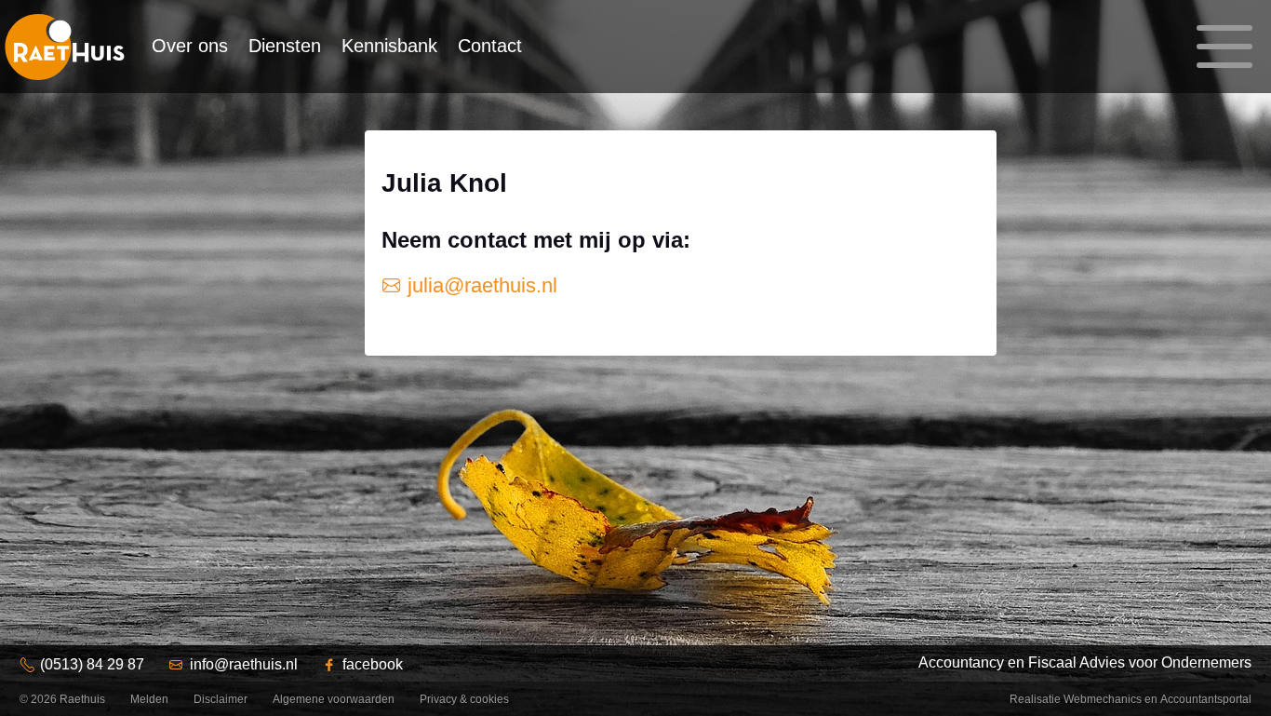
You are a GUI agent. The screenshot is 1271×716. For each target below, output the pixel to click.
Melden (149, 699)
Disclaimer (221, 699)
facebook (372, 664)
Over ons (190, 45)
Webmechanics (1103, 699)
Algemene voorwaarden (334, 699)
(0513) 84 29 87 (92, 664)
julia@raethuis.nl (479, 285)
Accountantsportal (1205, 699)
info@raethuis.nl (244, 664)
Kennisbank (389, 45)
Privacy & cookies (464, 699)
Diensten (284, 45)
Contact (490, 45)
